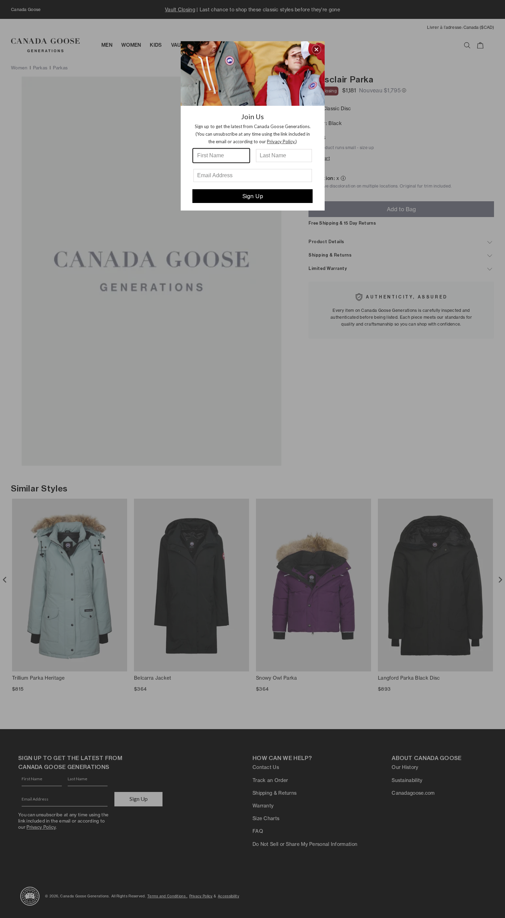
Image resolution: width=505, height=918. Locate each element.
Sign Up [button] (252, 196)
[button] (316, 49)
